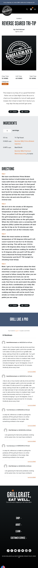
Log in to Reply (32, 371)
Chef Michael (12, 430)
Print (26, 111)
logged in (17, 330)
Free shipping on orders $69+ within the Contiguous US (19, 2)
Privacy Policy (28, 556)
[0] (31, 9)
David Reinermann (11, 342)
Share (15, 111)
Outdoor (19, 18)
